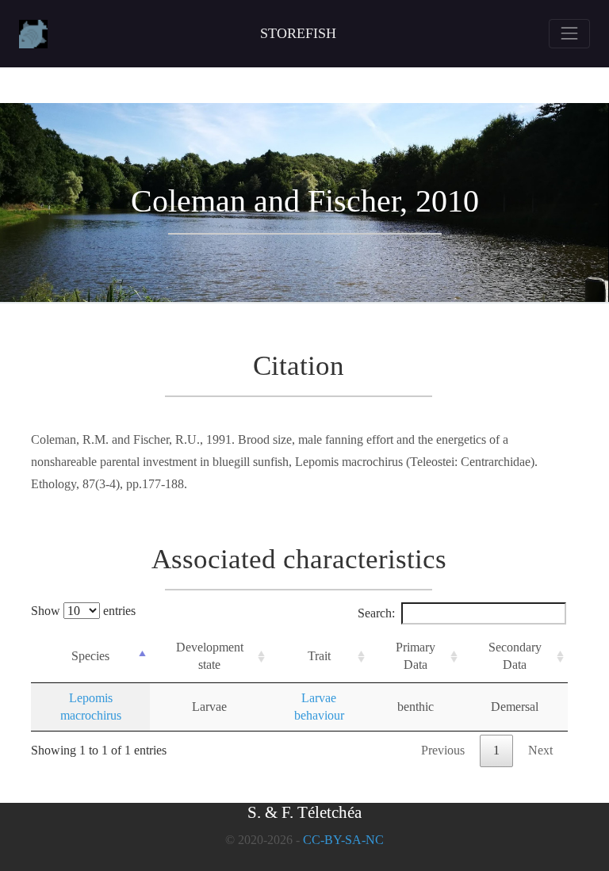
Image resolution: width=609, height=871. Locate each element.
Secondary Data (515, 655)
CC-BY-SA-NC (343, 839)
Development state (209, 655)
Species (90, 656)
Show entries (83, 610)
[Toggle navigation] (569, 33)
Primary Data (415, 655)
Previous (443, 750)
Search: (376, 613)
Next (540, 750)
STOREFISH (298, 33)
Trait (319, 656)
